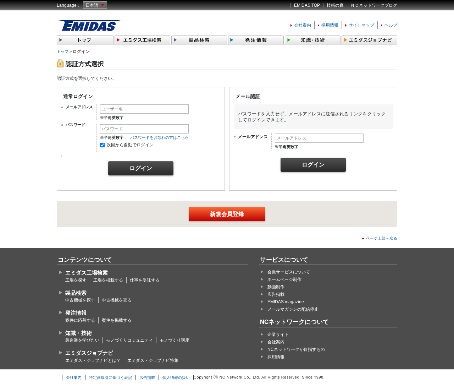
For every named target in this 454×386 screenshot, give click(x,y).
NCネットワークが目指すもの (296, 349)
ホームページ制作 (284, 279)
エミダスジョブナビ (89, 353)
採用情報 (329, 25)
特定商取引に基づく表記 (110, 377)
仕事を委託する (145, 280)
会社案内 (302, 25)
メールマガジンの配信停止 (293, 309)
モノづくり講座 (174, 340)
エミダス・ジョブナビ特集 (152, 360)
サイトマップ (361, 25)
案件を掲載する (117, 320)
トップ (62, 51)
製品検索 (76, 293)
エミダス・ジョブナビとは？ (93, 360)
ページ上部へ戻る (381, 238)
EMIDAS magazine (285, 301)
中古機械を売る (117, 300)
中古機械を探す (80, 300)
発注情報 (76, 313)
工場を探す (76, 280)
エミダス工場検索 (86, 273)
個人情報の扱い (176, 377)
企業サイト (278, 334)
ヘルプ (390, 25)
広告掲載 (275, 294)
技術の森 (335, 5)
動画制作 (275, 286)
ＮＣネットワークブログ (373, 5)
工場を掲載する (108, 280)
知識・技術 (78, 333)
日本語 (91, 5)
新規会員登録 (227, 214)
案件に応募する (80, 320)
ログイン (140, 168)
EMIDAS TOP (307, 5)
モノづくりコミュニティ (129, 340)
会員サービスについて (288, 272)
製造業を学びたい (82, 340)
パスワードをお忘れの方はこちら (159, 137)
